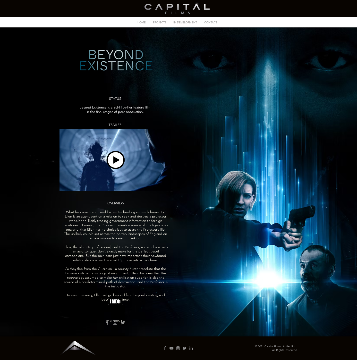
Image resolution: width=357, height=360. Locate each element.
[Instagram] (115, 322)
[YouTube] (171, 348)
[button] (115, 160)
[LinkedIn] (191, 348)
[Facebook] (107, 322)
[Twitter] (123, 322)
